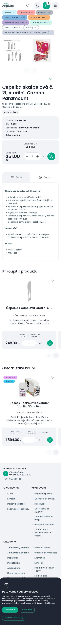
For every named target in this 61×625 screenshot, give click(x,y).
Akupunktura (13, 568)
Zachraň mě (24, 12)
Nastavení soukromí (44, 524)
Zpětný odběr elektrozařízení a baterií (42, 532)
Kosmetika (39, 557)
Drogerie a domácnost (45, 552)
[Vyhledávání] (28, 5)
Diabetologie (13, 562)
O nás (10, 493)
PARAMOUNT (21, 120)
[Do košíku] (50, 343)
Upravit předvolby (14, 617)
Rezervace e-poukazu (18, 509)
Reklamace (40, 503)
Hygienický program (17, 573)
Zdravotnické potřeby (18, 552)
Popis (19, 177)
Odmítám (27, 609)
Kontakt (11, 498)
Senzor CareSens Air (13, 17)
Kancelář (38, 562)
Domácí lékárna (42, 547)
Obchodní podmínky (44, 498)
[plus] (38, 156)
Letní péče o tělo (39, 22)
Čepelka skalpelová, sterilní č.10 (29, 308)
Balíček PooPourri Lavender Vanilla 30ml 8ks (29, 404)
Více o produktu (11, 112)
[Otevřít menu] (55, 5)
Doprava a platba (16, 503)
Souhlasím (10, 609)
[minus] (26, 156)
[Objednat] (51, 156)
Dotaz (47, 177)
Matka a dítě (40, 575)
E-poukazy (43, 12)
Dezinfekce (12, 557)
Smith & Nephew (37, 17)
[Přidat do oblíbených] (51, 78)
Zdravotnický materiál (18, 547)
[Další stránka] (56, 355)
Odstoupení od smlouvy (41, 510)
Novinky (8, 12)
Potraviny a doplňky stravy (44, 569)
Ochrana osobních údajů (43, 518)
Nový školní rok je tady (14, 22)
